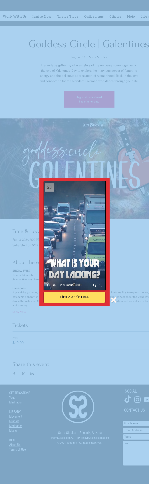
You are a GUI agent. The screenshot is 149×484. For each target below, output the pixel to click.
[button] (113, 300)
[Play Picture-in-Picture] (94, 285)
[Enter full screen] (100, 285)
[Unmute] (54, 285)
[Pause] (48, 285)
